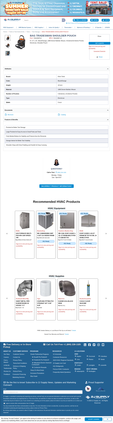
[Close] (107, 419)
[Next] (106, 234)
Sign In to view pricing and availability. (97, 47)
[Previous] (7, 234)
